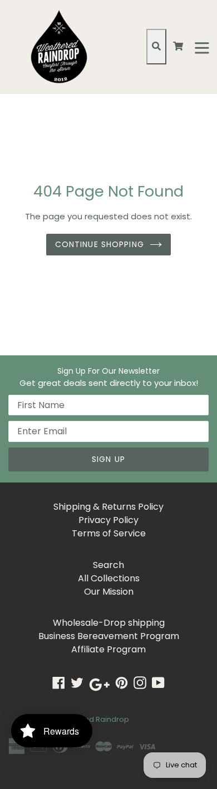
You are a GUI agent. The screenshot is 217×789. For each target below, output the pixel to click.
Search (108, 565)
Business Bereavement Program (108, 636)
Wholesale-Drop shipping (109, 622)
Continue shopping (99, 244)
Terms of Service (109, 533)
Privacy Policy (108, 520)
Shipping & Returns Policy (108, 506)
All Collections (109, 578)
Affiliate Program (108, 649)
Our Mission (109, 591)
